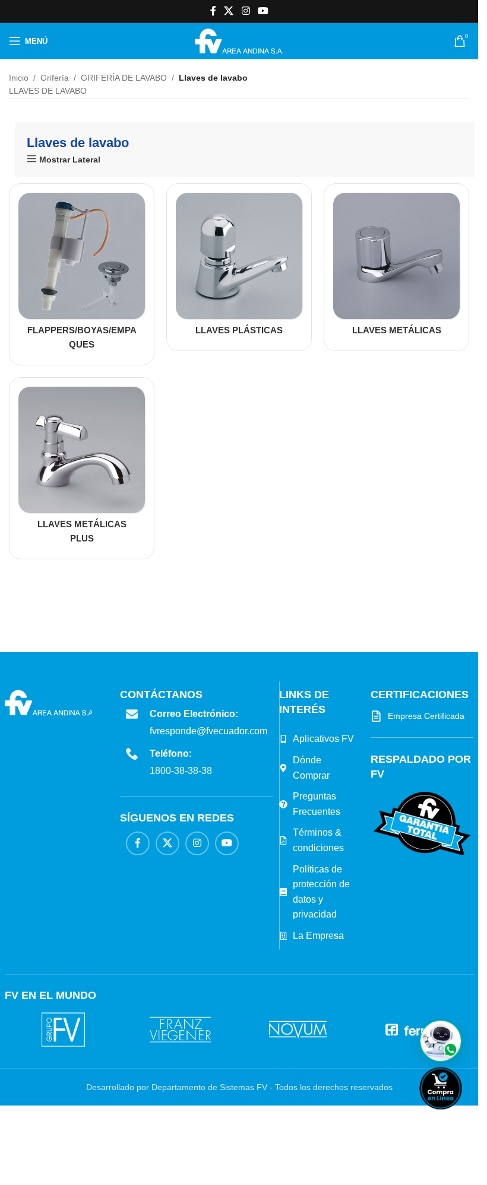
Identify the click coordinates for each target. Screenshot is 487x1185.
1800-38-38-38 (181, 771)
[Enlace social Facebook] (213, 11)
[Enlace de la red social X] (229, 11)
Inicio (19, 77)
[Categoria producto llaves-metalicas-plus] (81, 468)
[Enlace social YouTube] (263, 11)
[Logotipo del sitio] (239, 40)
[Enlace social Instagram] (246, 11)
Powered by (460, 1117)
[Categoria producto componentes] (81, 274)
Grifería (54, 77)
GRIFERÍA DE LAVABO (124, 77)
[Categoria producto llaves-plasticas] (239, 267)
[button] (440, 1041)
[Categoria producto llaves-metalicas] (396, 267)
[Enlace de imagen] (422, 823)
